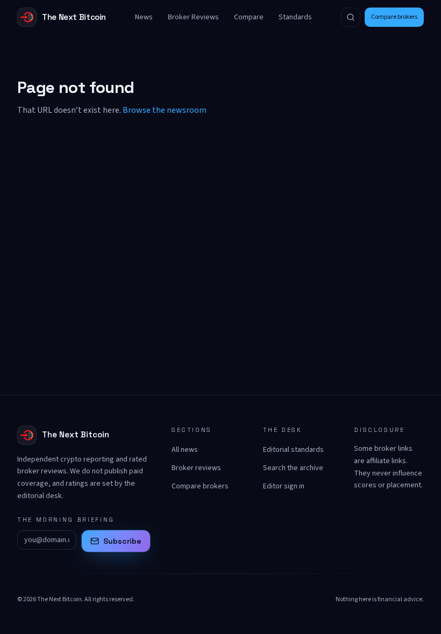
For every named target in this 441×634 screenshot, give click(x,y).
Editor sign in (283, 486)
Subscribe (122, 541)
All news (185, 449)
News (144, 17)
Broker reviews (196, 468)
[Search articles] (350, 17)
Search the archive (293, 468)
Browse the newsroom (165, 110)
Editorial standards (293, 449)
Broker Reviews (193, 17)
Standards (295, 17)
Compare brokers (394, 16)
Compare (249, 17)
